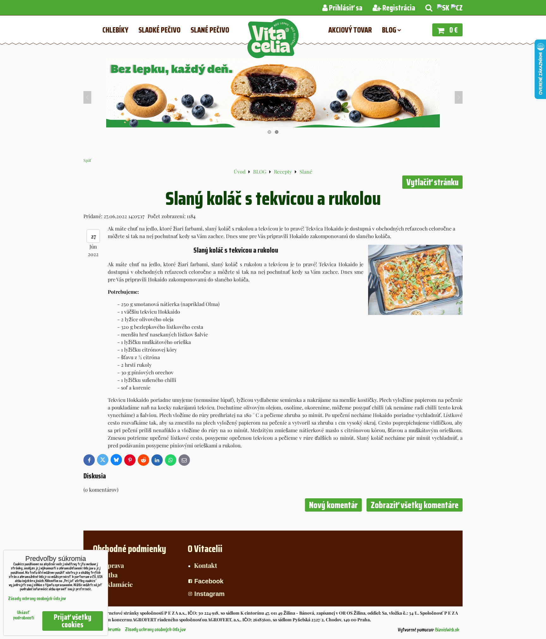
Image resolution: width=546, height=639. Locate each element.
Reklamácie (116, 584)
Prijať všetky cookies (72, 621)
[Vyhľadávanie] (428, 8)
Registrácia (398, 8)
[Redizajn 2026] (273, 125)
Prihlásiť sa (345, 8)
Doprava (111, 565)
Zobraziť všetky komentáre (414, 505)
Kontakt (205, 565)
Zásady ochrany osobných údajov (155, 629)
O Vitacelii (205, 548)
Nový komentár (333, 505)
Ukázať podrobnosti (23, 616)
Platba (108, 574)
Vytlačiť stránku (432, 182)
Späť (87, 160)
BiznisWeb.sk (447, 630)
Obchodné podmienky (129, 548)
